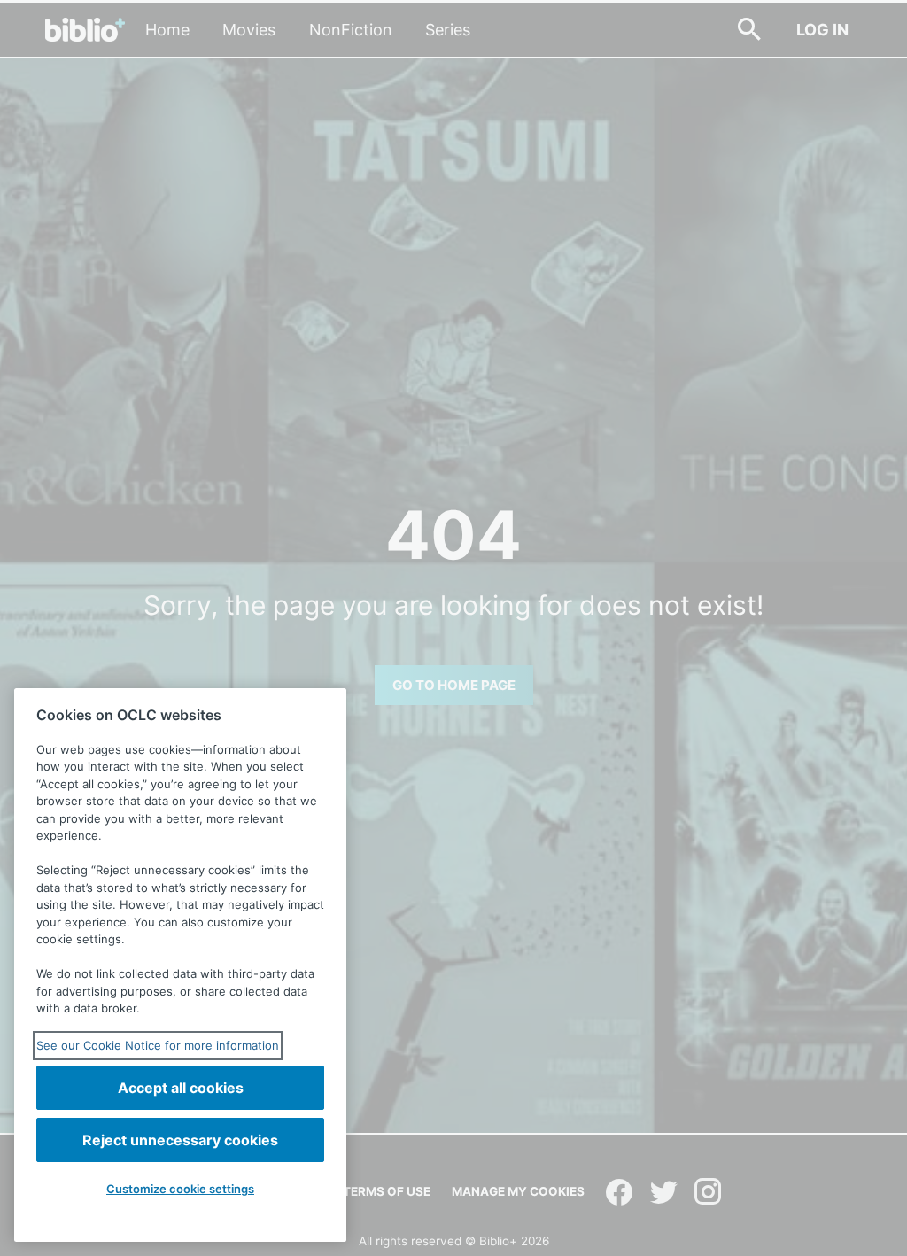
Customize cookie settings (180, 1189)
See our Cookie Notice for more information (157, 1045)
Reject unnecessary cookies (180, 1140)
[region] (180, 965)
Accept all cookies (181, 1088)
